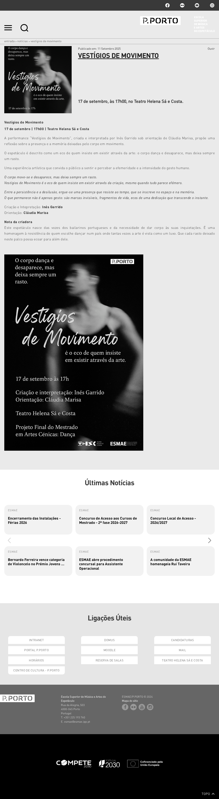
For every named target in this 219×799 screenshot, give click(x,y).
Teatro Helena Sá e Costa (182, 660)
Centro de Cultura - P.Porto (36, 670)
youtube (197, 5)
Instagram (212, 5)
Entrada (9, 41)
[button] (210, 540)
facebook (167, 5)
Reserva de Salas (110, 660)
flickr (182, 5)
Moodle (110, 650)
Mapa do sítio (130, 700)
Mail (182, 650)
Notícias (22, 41)
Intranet (36, 640)
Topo (206, 794)
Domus (109, 640)
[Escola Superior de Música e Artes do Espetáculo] (177, 24)
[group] (38, 520)
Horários (36, 660)
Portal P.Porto (36, 650)
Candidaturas (182, 640)
